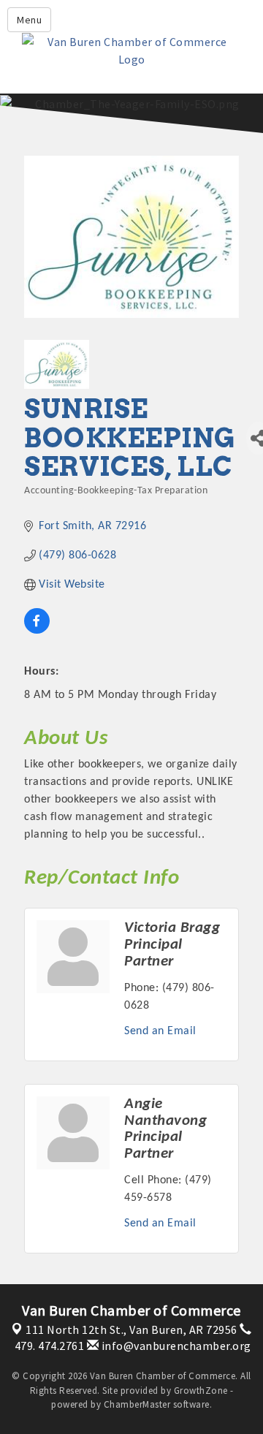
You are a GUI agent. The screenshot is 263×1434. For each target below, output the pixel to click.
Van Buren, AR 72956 (131, 1329)
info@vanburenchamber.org (175, 1345)
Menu (29, 19)
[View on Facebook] (37, 631)
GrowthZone (201, 1390)
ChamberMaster (137, 1404)
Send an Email (160, 1031)
